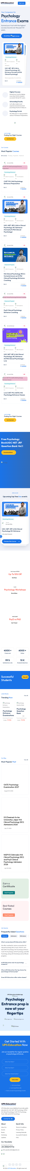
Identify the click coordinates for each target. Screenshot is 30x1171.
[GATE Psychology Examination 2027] (15, 773)
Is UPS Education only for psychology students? (12, 963)
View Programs (8, 892)
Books (3, 1132)
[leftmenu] (27, 3)
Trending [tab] (10, 155)
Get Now (14, 577)
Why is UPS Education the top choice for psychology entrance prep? (13, 970)
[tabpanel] (15, 283)
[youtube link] (20, 1164)
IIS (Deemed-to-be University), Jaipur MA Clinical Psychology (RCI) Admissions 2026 (14, 821)
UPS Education (12, 1168)
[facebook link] (9, 1164)
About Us (3, 1127)
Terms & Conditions (21, 1127)
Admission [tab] (13, 936)
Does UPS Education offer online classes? (14, 977)
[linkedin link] (16, 1164)
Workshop (4, 1135)
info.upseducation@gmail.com (11, 1150)
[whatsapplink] (4, 1166)
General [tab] (4, 936)
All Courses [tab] (4, 155)
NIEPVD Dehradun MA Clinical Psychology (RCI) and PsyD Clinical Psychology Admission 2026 (14, 860)
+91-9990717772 (7, 1147)
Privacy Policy (20, 1130)
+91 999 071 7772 (10, 748)
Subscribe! (15, 1079)
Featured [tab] (21, 155)
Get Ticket (14, 623)
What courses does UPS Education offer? (13, 942)
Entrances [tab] (23, 936)
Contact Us (7, 1119)
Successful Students (21, 1135)
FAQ (17, 1137)
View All (25, 677)
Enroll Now (7, 36)
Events (3, 1130)
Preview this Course (10, 541)
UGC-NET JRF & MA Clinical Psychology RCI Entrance (12, 530)
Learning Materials (21, 1132)
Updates (3, 1137)
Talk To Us (21, 3)
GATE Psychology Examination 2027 (11, 785)
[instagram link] (13, 1164)
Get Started (10, 139)
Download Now (8, 452)
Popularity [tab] (15, 155)
